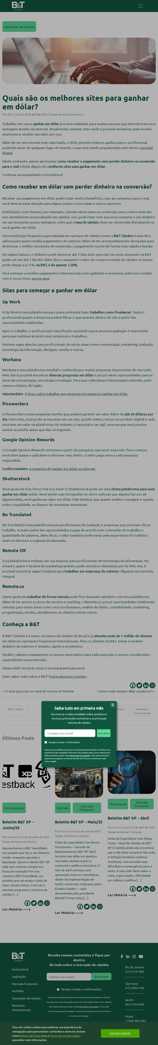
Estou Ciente (120, 1033)
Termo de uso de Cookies (65, 1035)
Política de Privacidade (80, 755)
